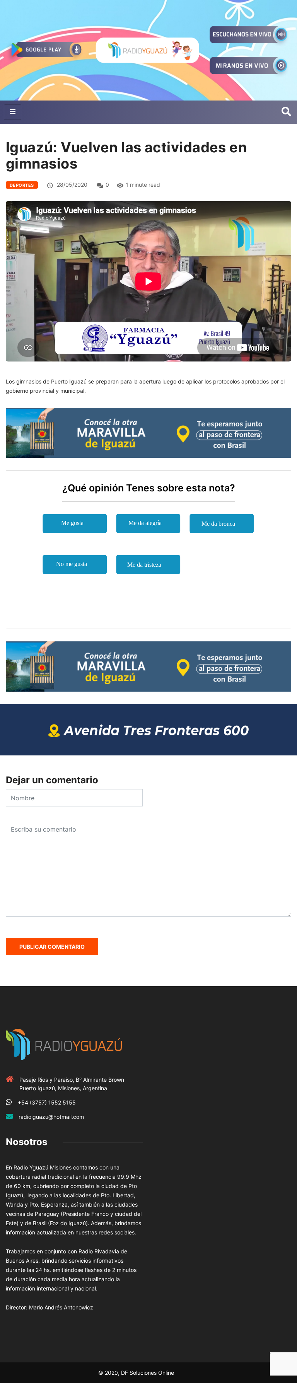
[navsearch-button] (286, 112)
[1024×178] (148, 729)
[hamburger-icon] (12, 112)
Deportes (22, 185)
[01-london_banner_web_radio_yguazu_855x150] (148, 432)
